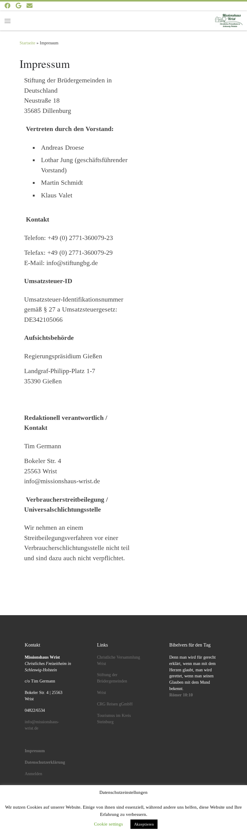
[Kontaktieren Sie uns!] (30, 5)
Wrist (101, 692)
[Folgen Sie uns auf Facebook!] (8, 5)
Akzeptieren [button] (144, 824)
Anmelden (33, 774)
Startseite (27, 42)
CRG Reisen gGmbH (115, 704)
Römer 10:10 (181, 695)
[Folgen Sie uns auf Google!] (18, 5)
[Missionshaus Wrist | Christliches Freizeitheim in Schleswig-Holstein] (228, 19)
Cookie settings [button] (108, 824)
